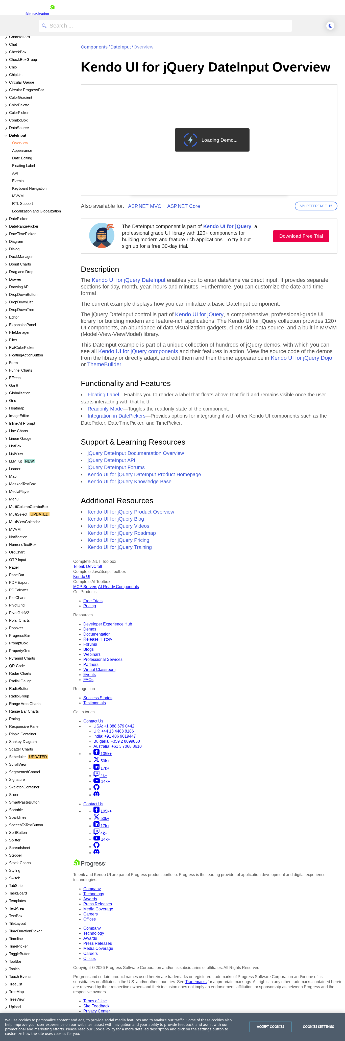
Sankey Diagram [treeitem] (23, 741)
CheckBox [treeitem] (18, 52)
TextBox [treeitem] (15, 916)
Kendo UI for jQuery (227, 226)
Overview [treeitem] (20, 143)
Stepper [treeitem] (15, 855)
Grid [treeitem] (12, 400)
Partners (90, 664)
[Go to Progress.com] (89, 865)
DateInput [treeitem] (17, 135)
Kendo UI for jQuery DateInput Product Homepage (144, 474)
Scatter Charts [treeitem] (21, 749)
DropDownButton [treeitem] (23, 294)
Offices (89, 919)
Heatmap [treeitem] (16, 408)
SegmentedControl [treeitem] (24, 772)
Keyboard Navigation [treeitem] (29, 188)
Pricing (89, 606)
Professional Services (102, 659)
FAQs (88, 679)
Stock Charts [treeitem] (20, 863)
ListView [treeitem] (16, 453)
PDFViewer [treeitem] (18, 590)
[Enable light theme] (330, 26)
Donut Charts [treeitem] (20, 264)
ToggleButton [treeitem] (19, 954)
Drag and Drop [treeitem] (21, 272)
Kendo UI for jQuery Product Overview (131, 512)
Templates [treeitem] (17, 901)
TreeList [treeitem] (15, 984)
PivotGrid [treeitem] (16, 605)
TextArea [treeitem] (16, 908)
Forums (90, 644)
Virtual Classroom (99, 669)
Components (94, 47)
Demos (89, 629)
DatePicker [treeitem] (18, 218)
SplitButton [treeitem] (18, 832)
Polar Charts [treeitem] (19, 620)
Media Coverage (98, 909)
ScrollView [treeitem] (18, 764)
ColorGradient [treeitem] (20, 97)
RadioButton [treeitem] (19, 688)
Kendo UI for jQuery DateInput (128, 280)
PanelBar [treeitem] (16, 575)
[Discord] (96, 795)
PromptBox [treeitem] (18, 643)
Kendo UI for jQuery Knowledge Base (129, 481)
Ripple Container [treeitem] (22, 734)
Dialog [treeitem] (14, 249)
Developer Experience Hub (107, 624)
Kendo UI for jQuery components (138, 351)
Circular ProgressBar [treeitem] (26, 90)
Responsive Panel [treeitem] (24, 726)
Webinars (92, 654)
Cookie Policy (104, 1029)
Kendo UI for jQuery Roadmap (122, 533)
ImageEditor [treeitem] (19, 416)
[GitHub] (96, 789)
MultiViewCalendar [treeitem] (24, 522)
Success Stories (97, 698)
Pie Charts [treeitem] (18, 597)
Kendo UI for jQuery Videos (118, 526)
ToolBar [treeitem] (15, 961)
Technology (93, 894)
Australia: (117, 746)
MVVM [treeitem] (18, 196)
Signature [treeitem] (17, 779)
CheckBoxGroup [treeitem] (23, 59)
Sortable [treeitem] (16, 810)
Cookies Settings (318, 1026)
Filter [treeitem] (13, 340)
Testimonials (94, 703)
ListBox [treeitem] (15, 446)
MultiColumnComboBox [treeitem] (28, 506)
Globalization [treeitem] (19, 393)
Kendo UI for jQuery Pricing (118, 540)
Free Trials (93, 601)
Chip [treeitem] (13, 67)
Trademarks (196, 982)
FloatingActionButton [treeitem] (26, 355)
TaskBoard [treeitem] (18, 893)
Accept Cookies (270, 1026)
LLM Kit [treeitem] (21, 461)
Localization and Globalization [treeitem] (36, 211)
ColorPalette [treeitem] (19, 105)
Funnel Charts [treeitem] (20, 370)
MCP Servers (85, 587)
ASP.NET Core (183, 206)
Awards (90, 899)
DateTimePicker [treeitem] (22, 234)
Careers (90, 914)
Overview (144, 47)
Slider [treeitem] (13, 794)
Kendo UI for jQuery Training (120, 547)
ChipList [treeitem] (15, 74)
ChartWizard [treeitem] (19, 37)
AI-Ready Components (118, 587)
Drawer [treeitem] (15, 279)
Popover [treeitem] (16, 628)
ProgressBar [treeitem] (19, 635)
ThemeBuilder (104, 364)
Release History (97, 639)
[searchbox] (165, 26)
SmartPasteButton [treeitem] (24, 802)
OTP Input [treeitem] (17, 560)
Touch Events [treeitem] (20, 976)
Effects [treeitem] (15, 378)
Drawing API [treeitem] (19, 287)
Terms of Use (95, 1001)
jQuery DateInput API (111, 460)
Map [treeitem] (12, 476)
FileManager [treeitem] (19, 332)
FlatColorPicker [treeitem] (22, 347)
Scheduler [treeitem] (28, 757)
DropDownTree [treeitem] (21, 309)
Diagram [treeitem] (16, 241)
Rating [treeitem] (14, 719)
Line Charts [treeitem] (18, 431)
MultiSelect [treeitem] (28, 514)
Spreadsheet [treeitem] (19, 847)
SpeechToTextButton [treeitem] (26, 825)
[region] (172, 1027)
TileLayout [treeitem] (17, 923)
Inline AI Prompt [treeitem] (22, 423)
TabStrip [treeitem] (15, 885)
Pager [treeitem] (14, 567)
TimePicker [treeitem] (18, 946)
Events (89, 674)
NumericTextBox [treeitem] (23, 544)
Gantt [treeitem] (13, 385)
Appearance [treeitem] (22, 150)
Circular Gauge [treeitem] (21, 82)
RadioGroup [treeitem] (19, 696)
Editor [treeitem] (14, 317)
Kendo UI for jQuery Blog (116, 519)
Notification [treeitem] (18, 537)
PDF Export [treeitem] (19, 582)
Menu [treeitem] (13, 499)
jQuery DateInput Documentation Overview (136, 453)
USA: (113, 726)
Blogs (88, 649)
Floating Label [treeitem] (23, 165)
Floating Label (103, 394)
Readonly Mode (105, 408)
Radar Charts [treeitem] (20, 673)
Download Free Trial (301, 236)
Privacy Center (96, 1011)
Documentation (97, 634)
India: (114, 736)
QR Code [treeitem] (17, 666)
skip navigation (37, 14)
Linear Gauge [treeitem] (20, 438)
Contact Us (93, 721)
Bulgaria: (116, 741)
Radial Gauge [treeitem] (20, 681)
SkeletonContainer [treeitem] (24, 787)
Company (92, 889)
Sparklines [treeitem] (18, 817)
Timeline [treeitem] (16, 938)
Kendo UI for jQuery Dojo (301, 358)
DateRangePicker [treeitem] (23, 226)
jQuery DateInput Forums (116, 467)
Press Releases (97, 904)
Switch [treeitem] (14, 878)
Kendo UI (81, 576)
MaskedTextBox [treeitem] (22, 484)
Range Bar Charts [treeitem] (24, 711)
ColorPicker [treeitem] (19, 112)
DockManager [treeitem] (21, 256)
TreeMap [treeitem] (16, 991)
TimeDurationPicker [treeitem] (25, 931)
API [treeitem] (15, 173)
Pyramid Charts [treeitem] (22, 658)
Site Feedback (96, 1006)
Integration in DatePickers (116, 416)
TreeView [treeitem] (16, 999)
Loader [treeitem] (14, 469)
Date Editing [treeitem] (22, 158)
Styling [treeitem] (14, 870)
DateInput (120, 47)
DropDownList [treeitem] (21, 302)
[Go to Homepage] (52, 14)
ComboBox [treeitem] (18, 120)
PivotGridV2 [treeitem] (19, 613)
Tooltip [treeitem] (14, 969)
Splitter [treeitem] (14, 840)
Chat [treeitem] (13, 44)
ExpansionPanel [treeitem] (22, 325)
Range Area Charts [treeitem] (25, 703)
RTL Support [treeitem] (22, 203)
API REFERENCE (313, 206)
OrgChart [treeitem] (16, 552)
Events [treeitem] (18, 181)
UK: (113, 731)
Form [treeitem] (13, 362)
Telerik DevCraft (87, 566)
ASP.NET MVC (144, 206)
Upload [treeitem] (15, 1007)
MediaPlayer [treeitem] (19, 491)
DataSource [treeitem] (19, 128)
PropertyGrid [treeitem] (19, 650)
